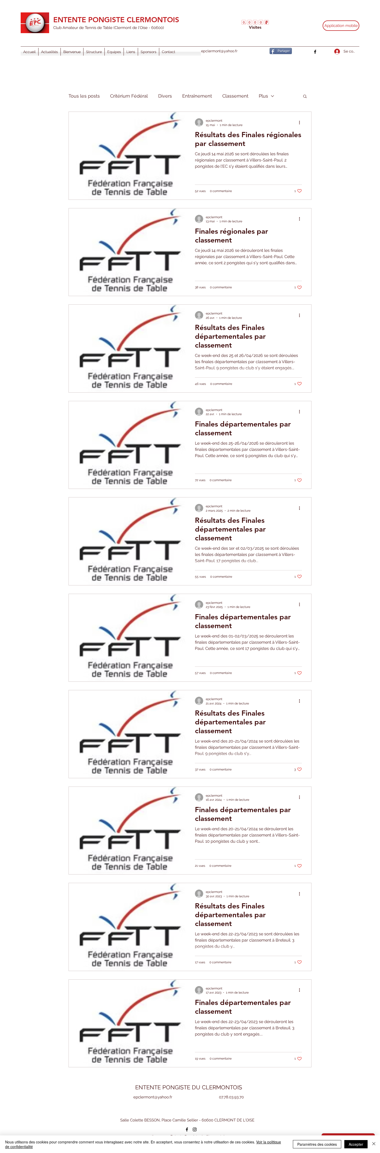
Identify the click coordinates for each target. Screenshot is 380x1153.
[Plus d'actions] (301, 122)
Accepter (356, 1144)
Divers (165, 96)
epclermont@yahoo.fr (219, 51)
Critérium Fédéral (129, 96)
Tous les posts (84, 96)
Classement (235, 96)
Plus (263, 96)
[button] (304, 96)
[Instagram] (194, 1129)
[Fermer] (374, 1144)
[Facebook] (315, 51)
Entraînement (197, 96)
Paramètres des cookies (317, 1144)
